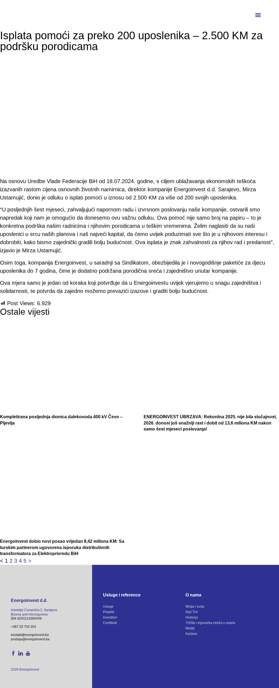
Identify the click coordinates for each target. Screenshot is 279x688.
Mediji (190, 628)
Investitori (110, 617)
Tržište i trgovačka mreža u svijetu (210, 623)
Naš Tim (192, 612)
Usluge (108, 606)
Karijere (191, 634)
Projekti (108, 612)
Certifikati (110, 623)
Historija (192, 617)
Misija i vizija (195, 606)
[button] (258, 15)
